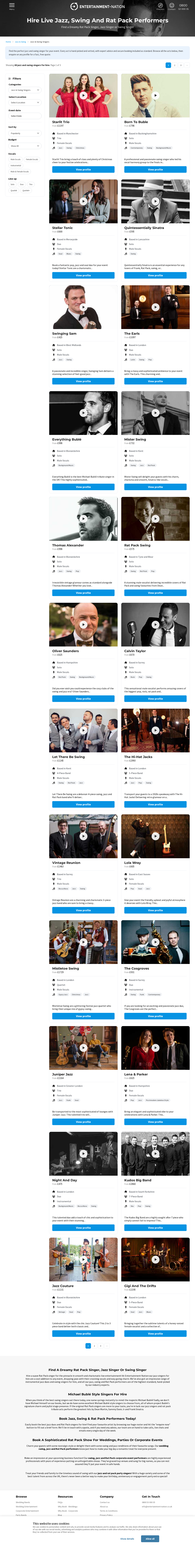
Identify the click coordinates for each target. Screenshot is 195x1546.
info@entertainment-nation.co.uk (157, 1506)
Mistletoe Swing (65, 968)
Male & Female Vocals (20, 171)
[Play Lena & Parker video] (156, 1048)
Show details (127, 1538)
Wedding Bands (23, 1502)
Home (8, 42)
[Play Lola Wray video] (156, 836)
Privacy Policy (106, 1515)
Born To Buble (136, 122)
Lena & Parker (136, 1074)
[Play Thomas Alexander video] (83, 519)
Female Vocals (32, 159)
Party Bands (21, 1515)
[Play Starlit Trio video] (83, 95)
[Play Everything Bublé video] (83, 413)
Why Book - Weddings (68, 1506)
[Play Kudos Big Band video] (156, 1154)
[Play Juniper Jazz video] (83, 1048)
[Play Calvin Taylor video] (156, 625)
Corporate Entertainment (27, 1510)
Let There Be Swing (68, 757)
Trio (30, 184)
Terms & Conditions (109, 1510)
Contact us (105, 1502)
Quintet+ (26, 190)
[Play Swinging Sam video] (83, 307)
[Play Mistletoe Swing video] (83, 942)
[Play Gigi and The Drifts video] (156, 1260)
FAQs (60, 1502)
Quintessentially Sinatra (144, 228)
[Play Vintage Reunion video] (83, 836)
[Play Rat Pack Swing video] (156, 519)
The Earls (132, 333)
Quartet (14, 190)
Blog (60, 1515)
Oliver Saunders (65, 651)
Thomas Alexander (68, 545)
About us (104, 1506)
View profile (83, 169)
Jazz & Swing (20, 42)
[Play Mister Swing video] (156, 413)
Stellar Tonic (62, 228)
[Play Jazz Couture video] (83, 1260)
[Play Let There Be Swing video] (83, 730)
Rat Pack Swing (137, 545)
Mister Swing (135, 439)
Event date (15, 110)
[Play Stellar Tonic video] (83, 201)
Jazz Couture (63, 1286)
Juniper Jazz (62, 1074)
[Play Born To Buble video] (156, 95)
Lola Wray (132, 863)
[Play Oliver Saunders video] (83, 625)
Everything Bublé (66, 439)
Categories (15, 84)
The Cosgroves (136, 968)
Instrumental (16, 165)
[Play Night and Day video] (83, 1154)
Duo (22, 184)
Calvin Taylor (135, 651)
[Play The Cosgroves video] (156, 942)
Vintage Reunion (66, 863)
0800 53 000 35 (148, 1502)
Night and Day (64, 1180)
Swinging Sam (64, 333)
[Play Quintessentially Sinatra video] (156, 201)
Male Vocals (15, 159)
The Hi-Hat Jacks (138, 757)
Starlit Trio (60, 122)
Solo (12, 184)
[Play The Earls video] (156, 307)
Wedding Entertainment (26, 1506)
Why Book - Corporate (68, 1510)
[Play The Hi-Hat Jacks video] (156, 730)
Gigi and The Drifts (140, 1286)
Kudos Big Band (137, 1180)
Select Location (17, 96)
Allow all (150, 1538)
